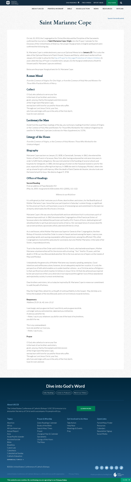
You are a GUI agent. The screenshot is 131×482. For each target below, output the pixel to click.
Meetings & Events (74, 428)
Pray (69, 431)
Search (121, 3)
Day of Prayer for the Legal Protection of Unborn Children (77, 58)
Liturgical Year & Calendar (47, 434)
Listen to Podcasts (64, 393)
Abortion (10, 423)
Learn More (86, 408)
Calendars (101, 428)
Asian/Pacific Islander (15, 436)
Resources (101, 425)
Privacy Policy (74, 474)
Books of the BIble (44, 425)
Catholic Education (14, 456)
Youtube (106, 468)
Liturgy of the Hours (45, 439)
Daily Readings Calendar (79, 3)
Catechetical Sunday (15, 453)
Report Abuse (98, 2)
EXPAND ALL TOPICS (14, 459)
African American (14, 428)
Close (125, 480)
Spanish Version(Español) (116, 18)
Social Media (102, 434)
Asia (9, 434)
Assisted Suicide (13, 439)
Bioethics (11, 445)
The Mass (41, 442)
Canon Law (11, 448)
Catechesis (11, 450)
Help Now (112, 2)
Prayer (40, 431)
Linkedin (111, 468)
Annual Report (13, 431)
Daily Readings (71, 2)
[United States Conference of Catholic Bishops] (12, 3)
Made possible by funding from (101, 474)
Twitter (97, 468)
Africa (9, 425)
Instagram (116, 468)
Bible (9, 442)
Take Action (71, 423)
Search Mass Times (44, 428)
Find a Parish (86, 2)
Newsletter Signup (104, 431)
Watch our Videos (80, 393)
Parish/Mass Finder (104, 423)
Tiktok (121, 468)
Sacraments (41, 436)
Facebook (102, 468)
